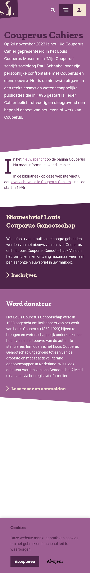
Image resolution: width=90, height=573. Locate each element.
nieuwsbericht (34, 159)
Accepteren (25, 561)
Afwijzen (55, 561)
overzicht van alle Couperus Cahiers (41, 181)
